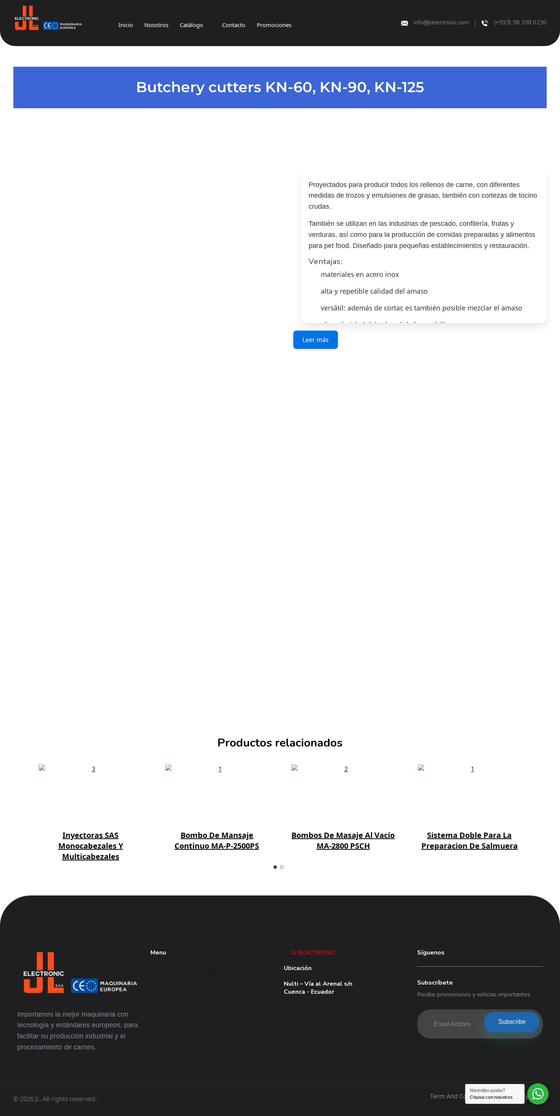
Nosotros (156, 25)
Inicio (125, 25)
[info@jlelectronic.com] (404, 23)
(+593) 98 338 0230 (520, 22)
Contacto (233, 25)
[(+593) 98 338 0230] (485, 23)
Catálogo (191, 25)
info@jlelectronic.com (441, 22)
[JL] (165, 19)
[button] (213, 970)
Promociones (274, 25)
